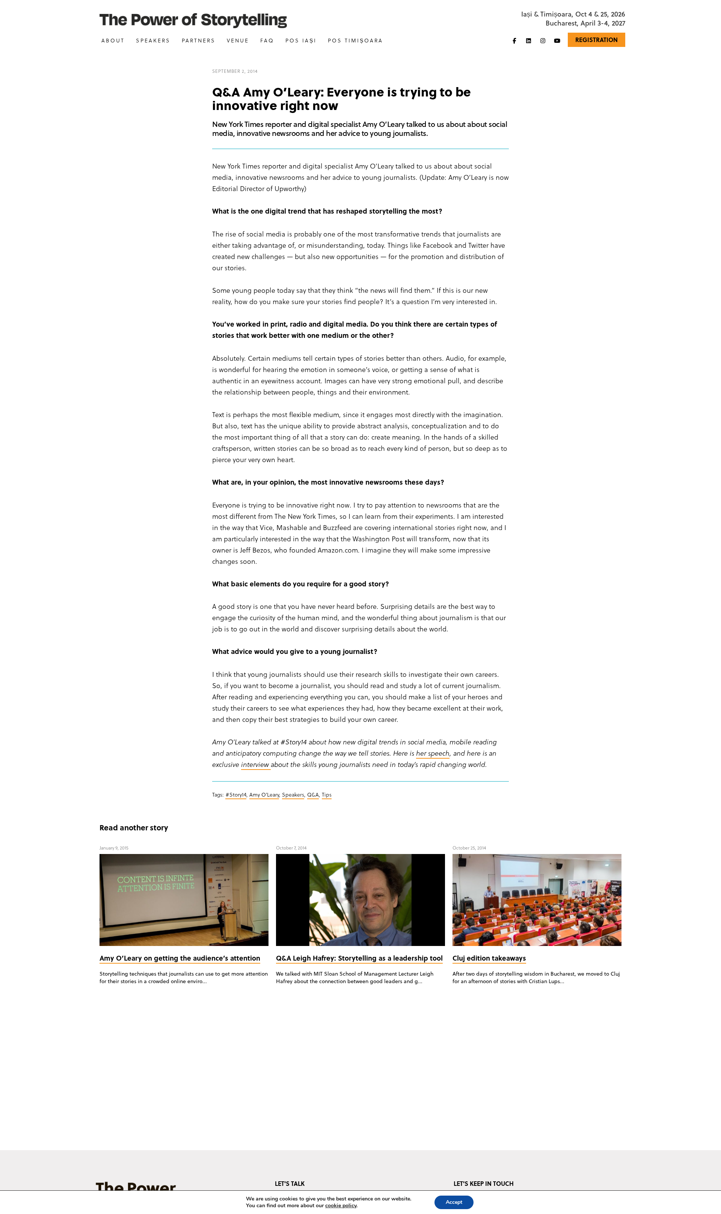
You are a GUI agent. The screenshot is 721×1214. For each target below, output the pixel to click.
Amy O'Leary (264, 794)
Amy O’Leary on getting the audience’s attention (180, 958)
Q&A (313, 794)
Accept (454, 1202)
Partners (199, 40)
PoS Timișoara (355, 40)
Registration (596, 39)
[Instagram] (542, 40)
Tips (327, 794)
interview (256, 764)
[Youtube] (557, 40)
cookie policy (340, 1205)
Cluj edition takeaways (489, 958)
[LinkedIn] (528, 40)
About (113, 40)
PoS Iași (301, 40)
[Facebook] (514, 40)
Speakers (153, 40)
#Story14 (235, 794)
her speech (432, 753)
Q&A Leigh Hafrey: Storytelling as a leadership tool (359, 958)
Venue (238, 40)
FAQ (267, 40)
